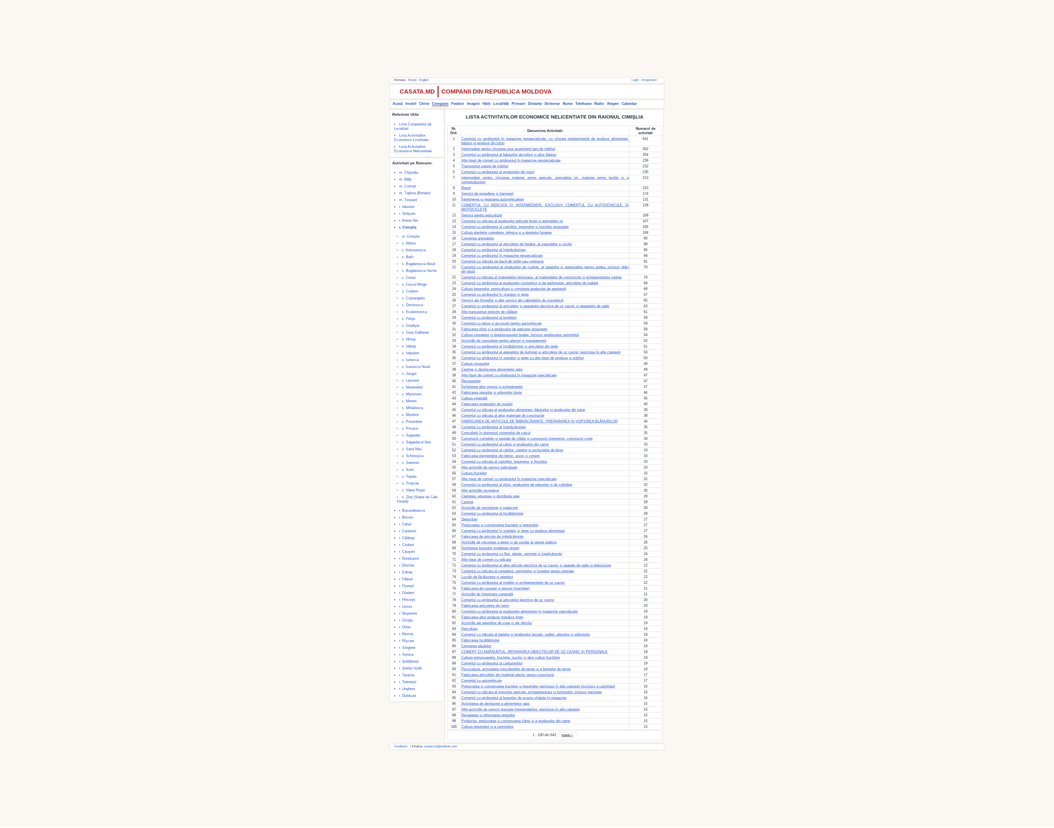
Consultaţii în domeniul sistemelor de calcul (496, 433)
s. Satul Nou (412, 449)
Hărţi (486, 104)
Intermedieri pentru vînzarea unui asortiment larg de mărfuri (508, 149)
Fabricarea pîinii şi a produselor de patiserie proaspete (504, 329)
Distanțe (535, 104)
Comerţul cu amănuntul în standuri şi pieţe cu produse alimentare (513, 531)
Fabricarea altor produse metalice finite (492, 617)
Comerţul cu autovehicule (481, 680)
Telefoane (583, 104)
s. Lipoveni (410, 380)
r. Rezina (406, 634)
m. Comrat (407, 186)
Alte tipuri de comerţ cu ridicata (486, 559)
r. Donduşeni (409, 558)
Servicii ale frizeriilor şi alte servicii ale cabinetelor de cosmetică (512, 300)
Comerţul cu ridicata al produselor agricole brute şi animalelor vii (512, 221)
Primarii (518, 104)
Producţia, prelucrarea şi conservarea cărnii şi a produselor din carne (515, 721)
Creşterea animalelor (477, 238)
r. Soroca (406, 654)
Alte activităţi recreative (480, 490)
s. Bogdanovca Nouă (418, 264)
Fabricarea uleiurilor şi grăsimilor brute (491, 392)
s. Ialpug (409, 346)
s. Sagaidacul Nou (416, 442)
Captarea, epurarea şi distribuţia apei (490, 496)
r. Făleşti (406, 579)
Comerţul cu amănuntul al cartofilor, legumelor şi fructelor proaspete (515, 227)
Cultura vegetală (474, 398)
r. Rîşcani (406, 641)
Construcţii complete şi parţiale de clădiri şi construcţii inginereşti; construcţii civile (527, 438)
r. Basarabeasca (412, 510)
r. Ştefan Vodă (410, 668)
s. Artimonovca (414, 250)
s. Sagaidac (411, 435)
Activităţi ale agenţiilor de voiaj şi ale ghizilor (496, 623)
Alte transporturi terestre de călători (489, 312)
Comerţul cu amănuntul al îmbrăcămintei (493, 250)
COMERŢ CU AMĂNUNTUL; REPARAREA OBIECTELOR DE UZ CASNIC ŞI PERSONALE (534, 652)
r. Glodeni (406, 593)
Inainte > (567, 735)
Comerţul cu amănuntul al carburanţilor (492, 663)
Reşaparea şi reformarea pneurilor (488, 715)
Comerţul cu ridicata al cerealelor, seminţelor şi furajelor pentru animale (517, 571)
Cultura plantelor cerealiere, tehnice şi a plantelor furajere (506, 232)
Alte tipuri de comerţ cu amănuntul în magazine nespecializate (510, 160)
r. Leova (405, 606)
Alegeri (613, 104)
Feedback (401, 746)
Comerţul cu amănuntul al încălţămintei (492, 513)
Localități (501, 104)
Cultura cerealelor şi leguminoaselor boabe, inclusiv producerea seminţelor (520, 335)
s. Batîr (408, 257)
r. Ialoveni (406, 207)
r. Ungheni (407, 689)
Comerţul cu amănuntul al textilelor (489, 318)
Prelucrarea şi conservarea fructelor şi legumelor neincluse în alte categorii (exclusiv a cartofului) (538, 686)
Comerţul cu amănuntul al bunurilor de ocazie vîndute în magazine (514, 698)
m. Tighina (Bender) (414, 193)
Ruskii (412, 79)
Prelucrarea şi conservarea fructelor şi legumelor (499, 525)
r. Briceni (406, 517)
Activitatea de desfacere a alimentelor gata (495, 704)
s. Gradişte (410, 325)
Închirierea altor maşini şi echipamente (492, 387)
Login (635, 79)
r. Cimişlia (407, 227)
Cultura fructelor (474, 473)
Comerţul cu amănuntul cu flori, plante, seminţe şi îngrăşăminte (511, 554)
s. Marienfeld (412, 387)
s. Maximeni (411, 394)
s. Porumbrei (412, 421)
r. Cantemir (407, 531)
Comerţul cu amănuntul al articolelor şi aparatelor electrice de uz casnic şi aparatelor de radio (535, 306)
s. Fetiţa (408, 319)
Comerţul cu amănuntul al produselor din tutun (497, 172)
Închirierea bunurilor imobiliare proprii (490, 548)
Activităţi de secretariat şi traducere (489, 508)
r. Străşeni (407, 214)
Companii (440, 104)
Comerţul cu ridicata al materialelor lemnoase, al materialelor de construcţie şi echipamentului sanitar (541, 277)
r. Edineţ (405, 572)
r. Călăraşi (407, 538)
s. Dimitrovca (412, 305)
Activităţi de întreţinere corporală (487, 594)
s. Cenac (409, 277)
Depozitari (469, 519)
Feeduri (457, 104)
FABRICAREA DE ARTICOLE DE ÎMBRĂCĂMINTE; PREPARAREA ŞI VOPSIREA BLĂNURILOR (539, 421)
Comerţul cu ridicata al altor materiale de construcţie (502, 415)
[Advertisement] (527, 38)
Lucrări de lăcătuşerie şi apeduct (487, 577)
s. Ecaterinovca (414, 312)
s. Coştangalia (413, 298)
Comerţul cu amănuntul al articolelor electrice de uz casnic (507, 600)
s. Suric (408, 469)
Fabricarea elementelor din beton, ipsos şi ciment (500, 456)
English (424, 79)
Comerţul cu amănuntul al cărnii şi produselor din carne (505, 444)
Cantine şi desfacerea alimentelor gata (491, 369)
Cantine (467, 502)
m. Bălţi (405, 179)
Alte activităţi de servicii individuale (489, 467)
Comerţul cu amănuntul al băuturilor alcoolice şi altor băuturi (508, 155)
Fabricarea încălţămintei (480, 640)
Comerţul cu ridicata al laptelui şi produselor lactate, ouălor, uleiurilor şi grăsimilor (525, 634)
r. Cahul (405, 524)
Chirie (424, 104)
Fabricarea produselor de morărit (487, 404)
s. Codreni (410, 291)
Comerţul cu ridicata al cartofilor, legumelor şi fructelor (504, 462)
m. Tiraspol (408, 200)
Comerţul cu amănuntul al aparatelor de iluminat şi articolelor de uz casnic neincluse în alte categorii (541, 352)
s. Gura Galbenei (415, 332)
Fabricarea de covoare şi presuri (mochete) (495, 588)
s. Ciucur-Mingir (414, 284)
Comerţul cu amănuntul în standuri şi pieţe (495, 294)
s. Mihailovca (412, 408)
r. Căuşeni (407, 552)
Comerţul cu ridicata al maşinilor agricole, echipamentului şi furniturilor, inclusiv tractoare (531, 692)
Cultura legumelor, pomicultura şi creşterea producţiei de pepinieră (513, 289)
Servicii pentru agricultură (481, 215)
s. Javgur (409, 373)
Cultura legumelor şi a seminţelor (487, 727)
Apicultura (469, 629)
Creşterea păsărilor (476, 646)
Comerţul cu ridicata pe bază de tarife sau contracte (502, 261)
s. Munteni (410, 415)
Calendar (629, 104)
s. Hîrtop (409, 339)
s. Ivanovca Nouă (416, 367)
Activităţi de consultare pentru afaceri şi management (503, 341)
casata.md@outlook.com (440, 746)
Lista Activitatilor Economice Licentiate (411, 137)
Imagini (473, 104)
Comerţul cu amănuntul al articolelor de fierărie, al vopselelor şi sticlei (516, 244)
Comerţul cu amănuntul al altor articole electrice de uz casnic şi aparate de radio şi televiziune (536, 565)
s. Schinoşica (413, 456)
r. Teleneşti (407, 682)
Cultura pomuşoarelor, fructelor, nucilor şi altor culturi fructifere (510, 657)
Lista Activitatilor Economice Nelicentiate (413, 149)
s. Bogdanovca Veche (419, 271)
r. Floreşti (406, 586)
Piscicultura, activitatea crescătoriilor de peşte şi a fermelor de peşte (516, 669)
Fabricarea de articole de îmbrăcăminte (492, 536)
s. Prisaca (410, 428)
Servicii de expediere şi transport (487, 193)
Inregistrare (649, 79)
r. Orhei (405, 627)
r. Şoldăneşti (409, 661)
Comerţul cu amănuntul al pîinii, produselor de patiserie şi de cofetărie (516, 485)
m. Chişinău (408, 172)
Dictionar (552, 104)
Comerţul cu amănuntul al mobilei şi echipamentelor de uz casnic (513, 583)
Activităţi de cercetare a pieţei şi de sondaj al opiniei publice (509, 542)
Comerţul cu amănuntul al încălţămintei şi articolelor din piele (509, 346)
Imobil (410, 104)
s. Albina (409, 243)
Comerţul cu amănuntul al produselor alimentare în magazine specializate (519, 611)
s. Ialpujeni (410, 353)
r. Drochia (406, 565)
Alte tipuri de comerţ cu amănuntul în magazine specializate (509, 375)
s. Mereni (409, 401)
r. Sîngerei (407, 648)
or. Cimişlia (410, 236)
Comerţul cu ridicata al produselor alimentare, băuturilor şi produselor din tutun (523, 410)
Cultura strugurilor (475, 364)
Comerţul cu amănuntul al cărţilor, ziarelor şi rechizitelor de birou (512, 450)
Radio (599, 104)
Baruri (466, 188)
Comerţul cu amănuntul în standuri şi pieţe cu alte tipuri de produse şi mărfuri (522, 358)
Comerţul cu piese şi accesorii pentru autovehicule (501, 323)
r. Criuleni (406, 545)
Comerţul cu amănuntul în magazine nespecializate (502, 256)
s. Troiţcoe (410, 483)
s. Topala (409, 476)
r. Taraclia (406, 675)
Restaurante (471, 381)
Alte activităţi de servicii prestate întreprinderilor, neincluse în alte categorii (520, 709)
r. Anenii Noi (408, 220)
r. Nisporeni (408, 613)
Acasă (398, 104)
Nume (568, 104)
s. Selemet (410, 463)
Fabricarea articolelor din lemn (485, 606)
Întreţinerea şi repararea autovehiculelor (492, 199)
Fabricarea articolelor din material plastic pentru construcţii (507, 675)
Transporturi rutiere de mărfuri (484, 166)
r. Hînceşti (407, 600)
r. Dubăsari (407, 696)
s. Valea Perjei (413, 490)
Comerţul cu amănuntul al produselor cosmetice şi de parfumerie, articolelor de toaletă (529, 283)
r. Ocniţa (406, 620)
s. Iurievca (410, 360)
